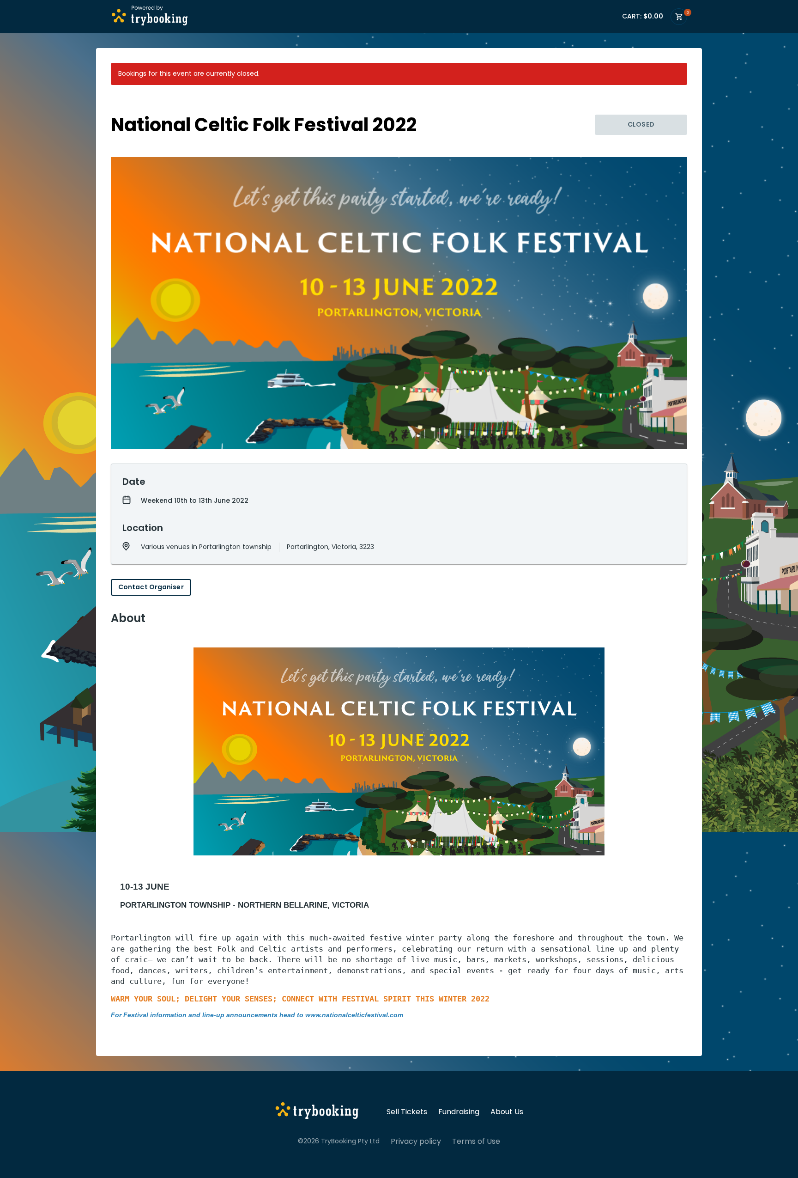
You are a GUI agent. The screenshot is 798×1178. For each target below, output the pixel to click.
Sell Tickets (407, 1112)
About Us (506, 1112)
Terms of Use (476, 1141)
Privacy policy (416, 1141)
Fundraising (458, 1112)
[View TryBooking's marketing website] (317, 1112)
